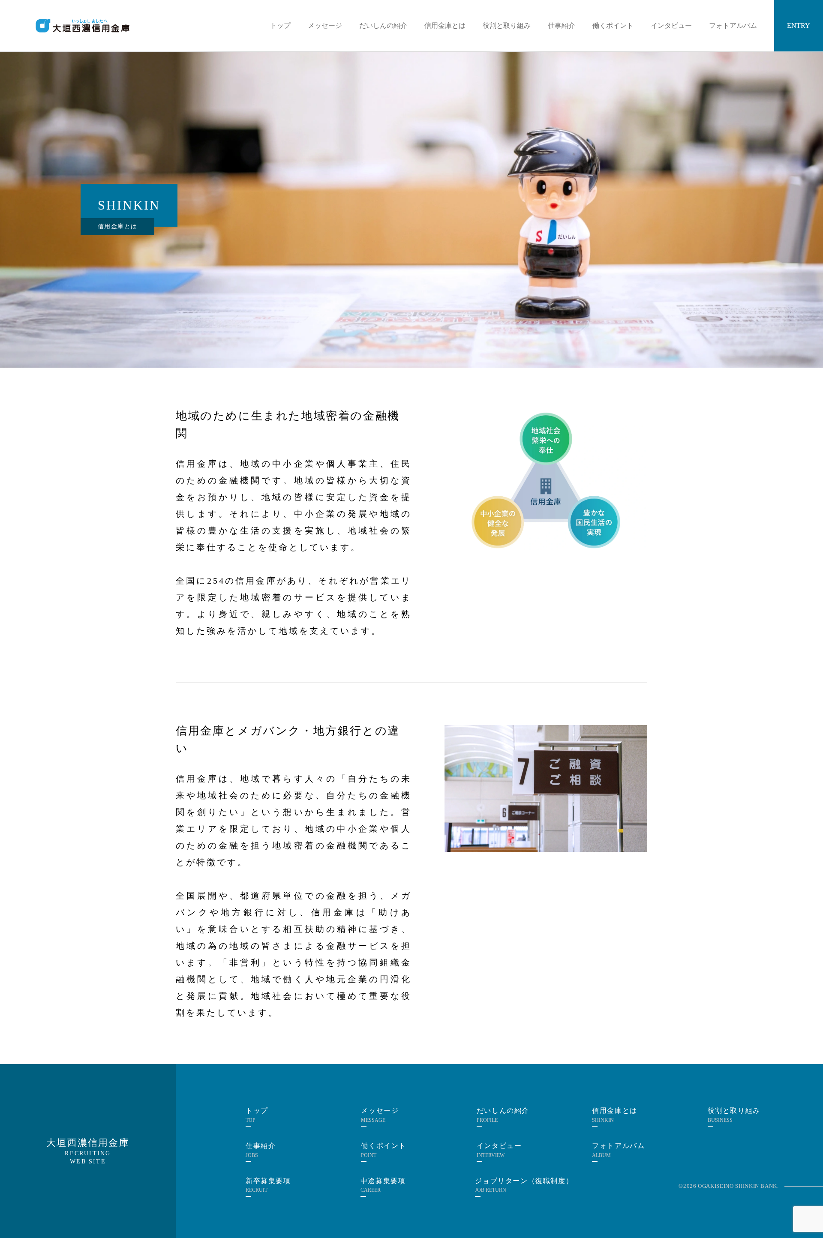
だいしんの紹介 (383, 25)
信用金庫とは (445, 25)
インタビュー (671, 25)
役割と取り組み (507, 25)
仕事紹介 (561, 25)
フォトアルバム (733, 25)
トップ (280, 25)
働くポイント (613, 25)
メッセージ (325, 25)
